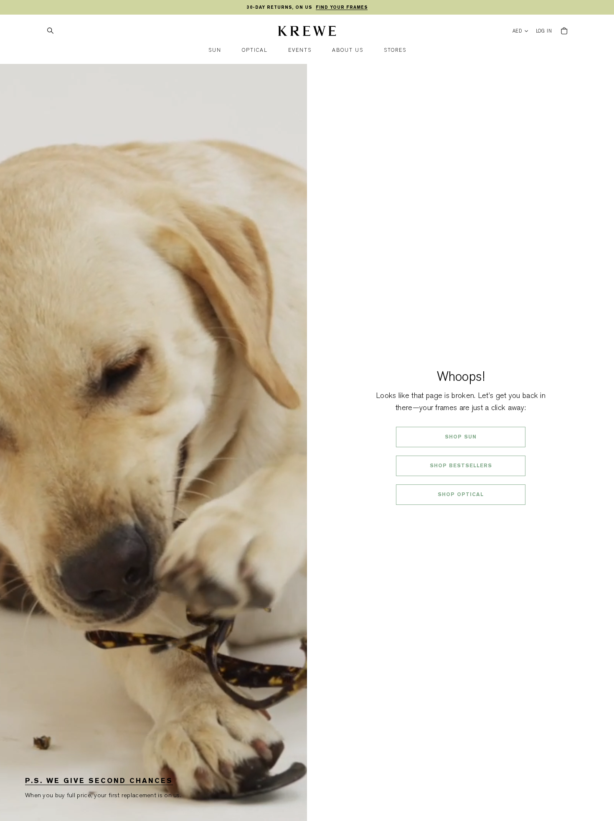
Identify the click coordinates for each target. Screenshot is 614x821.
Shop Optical (461, 494)
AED (518, 31)
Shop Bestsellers (461, 466)
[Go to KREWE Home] (307, 32)
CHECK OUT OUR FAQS (460, 516)
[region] (307, 7)
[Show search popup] (50, 31)
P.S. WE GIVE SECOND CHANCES (99, 781)
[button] (214, 50)
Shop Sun (461, 437)
